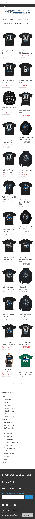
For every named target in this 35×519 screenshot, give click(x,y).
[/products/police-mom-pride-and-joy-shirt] (9, 218)
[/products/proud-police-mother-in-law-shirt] (9, 331)
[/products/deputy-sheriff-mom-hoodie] (26, 159)
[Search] (6, 2)
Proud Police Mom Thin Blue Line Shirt (8, 82)
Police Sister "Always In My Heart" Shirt (9, 258)
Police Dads (7, 402)
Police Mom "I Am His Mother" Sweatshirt (26, 138)
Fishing (6, 459)
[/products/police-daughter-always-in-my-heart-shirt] (26, 246)
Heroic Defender (12, 515)
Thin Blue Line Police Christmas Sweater (9, 109)
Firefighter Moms (9, 422)
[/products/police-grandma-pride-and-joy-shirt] (9, 276)
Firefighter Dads (9, 425)
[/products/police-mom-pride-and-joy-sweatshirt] (26, 303)
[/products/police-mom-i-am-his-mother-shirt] (9, 187)
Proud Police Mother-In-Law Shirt (9, 343)
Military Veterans (9, 448)
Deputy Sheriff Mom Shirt (25, 82)
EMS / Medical (6, 451)
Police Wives (8, 405)
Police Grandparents (11, 411)
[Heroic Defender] (17, 12)
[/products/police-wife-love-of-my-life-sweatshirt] (26, 217)
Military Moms (8, 434)
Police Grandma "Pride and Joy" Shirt (9, 288)
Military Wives (8, 439)
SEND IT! (29, 497)
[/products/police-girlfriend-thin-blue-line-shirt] (9, 159)
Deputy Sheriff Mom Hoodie (25, 171)
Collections (11, 19)
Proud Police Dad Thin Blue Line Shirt (25, 52)
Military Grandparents (11, 442)
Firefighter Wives (9, 428)
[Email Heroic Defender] (4, 505)
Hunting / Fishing (8, 454)
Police (4, 397)
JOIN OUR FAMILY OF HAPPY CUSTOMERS (17, 6)
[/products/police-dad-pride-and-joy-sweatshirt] (26, 276)
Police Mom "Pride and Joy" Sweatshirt (25, 316)
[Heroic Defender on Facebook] (8, 505)
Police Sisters (8, 414)
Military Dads (8, 437)
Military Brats (8, 445)
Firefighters (6, 420)
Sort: (29, 29)
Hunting (6, 457)
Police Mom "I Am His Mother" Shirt (9, 198)
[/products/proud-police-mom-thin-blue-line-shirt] (9, 69)
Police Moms (8, 400)
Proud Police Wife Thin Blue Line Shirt (25, 343)
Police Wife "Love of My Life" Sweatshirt (25, 228)
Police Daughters (9, 417)
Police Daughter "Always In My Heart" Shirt (25, 259)
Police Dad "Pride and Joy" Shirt (8, 316)
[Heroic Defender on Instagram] (12, 505)
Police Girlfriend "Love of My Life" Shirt (24, 202)
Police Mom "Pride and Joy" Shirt (8, 231)
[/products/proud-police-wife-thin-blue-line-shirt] (26, 331)
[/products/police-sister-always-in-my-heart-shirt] (9, 246)
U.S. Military (6, 431)
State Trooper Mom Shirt (25, 111)
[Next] (22, 384)
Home (4, 19)
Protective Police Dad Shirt (7, 370)
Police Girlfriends (9, 408)
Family (4, 462)
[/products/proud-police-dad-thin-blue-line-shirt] (26, 39)
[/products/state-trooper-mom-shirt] (26, 99)
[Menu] (3, 2)
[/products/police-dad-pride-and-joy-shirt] (9, 303)
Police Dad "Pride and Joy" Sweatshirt (25, 288)
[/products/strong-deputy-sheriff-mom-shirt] (9, 129)
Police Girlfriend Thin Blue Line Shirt (9, 171)
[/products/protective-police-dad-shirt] (9, 360)
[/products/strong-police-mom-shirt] (9, 39)
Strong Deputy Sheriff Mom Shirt (8, 141)
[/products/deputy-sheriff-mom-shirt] (26, 69)
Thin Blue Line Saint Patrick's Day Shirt (25, 373)
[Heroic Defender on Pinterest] (16, 505)
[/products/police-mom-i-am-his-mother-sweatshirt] (26, 128)
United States (10, 511)
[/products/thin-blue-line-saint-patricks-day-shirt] (26, 361)
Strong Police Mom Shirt (8, 52)
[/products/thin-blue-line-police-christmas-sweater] (9, 98)
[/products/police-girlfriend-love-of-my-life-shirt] (26, 188)
